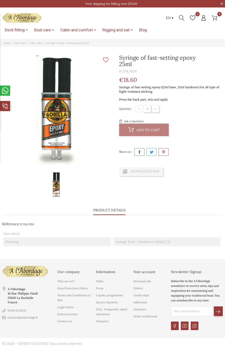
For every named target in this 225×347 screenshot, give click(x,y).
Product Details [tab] (109, 210)
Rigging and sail (118, 30)
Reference (10, 224)
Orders (138, 288)
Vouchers (139, 309)
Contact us (64, 321)
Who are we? (65, 281)
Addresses (140, 302)
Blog (143, 30)
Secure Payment (107, 302)
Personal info (142, 281)
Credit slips (141, 295)
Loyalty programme (109, 295)
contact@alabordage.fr (22, 317)
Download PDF (141, 171)
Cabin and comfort (78, 30)
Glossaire (102, 321)
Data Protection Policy (72, 288)
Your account (144, 272)
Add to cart (148, 130)
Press (99, 288)
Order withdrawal (145, 316)
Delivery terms (67, 314)
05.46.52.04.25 (16, 310)
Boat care (44, 30)
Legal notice (65, 307)
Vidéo (100, 281)
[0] (192, 18)
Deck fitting (17, 30)
